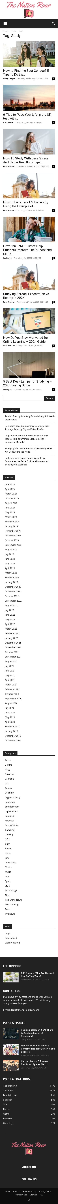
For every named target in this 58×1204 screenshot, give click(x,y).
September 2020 (13, 698)
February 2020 (12, 726)
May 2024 (10, 512)
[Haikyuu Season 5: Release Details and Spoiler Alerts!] (11, 1065)
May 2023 (10, 563)
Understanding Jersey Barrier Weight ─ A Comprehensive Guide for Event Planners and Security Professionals (27, 461)
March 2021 (11, 684)
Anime (8, 760)
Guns (7, 843)
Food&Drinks (11, 825)
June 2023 (10, 558)
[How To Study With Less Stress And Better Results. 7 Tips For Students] (29, 141)
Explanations (11, 811)
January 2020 (11, 731)
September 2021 (13, 656)
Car (6, 783)
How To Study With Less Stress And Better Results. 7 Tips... (26, 160)
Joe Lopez (7, 258)
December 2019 (13, 735)
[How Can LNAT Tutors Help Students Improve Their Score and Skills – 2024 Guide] (29, 229)
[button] (5, 23)
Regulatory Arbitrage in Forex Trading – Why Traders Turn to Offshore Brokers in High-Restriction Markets (26, 438)
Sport (7, 881)
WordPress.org (12, 942)
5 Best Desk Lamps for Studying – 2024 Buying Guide (27, 383)
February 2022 (12, 633)
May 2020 (10, 717)
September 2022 (13, 600)
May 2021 (10, 675)
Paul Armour (9, 166)
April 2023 (10, 568)
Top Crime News (13, 899)
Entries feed (11, 937)
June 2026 (10, 484)
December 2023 (13, 530)
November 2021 (13, 647)
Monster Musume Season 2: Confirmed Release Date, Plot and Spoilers (38, 1048)
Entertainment (12, 806)
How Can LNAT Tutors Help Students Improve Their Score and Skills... (27, 250)
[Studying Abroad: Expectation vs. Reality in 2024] (29, 277)
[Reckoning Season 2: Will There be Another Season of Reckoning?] (11, 1033)
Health (8, 848)
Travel (8, 909)
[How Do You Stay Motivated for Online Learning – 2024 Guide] (29, 321)
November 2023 (13, 535)
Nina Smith (8, 122)
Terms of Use (21, 1194)
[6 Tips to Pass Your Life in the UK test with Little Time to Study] (29, 98)
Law (7, 857)
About (7, 1191)
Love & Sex (10, 862)
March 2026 (11, 493)
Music (8, 871)
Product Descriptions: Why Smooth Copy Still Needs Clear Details (30, 418)
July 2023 (9, 554)
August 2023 (11, 549)
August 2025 (11, 502)
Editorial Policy (29, 1191)
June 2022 (10, 614)
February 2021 (12, 689)
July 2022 (9, 610)
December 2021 (13, 642)
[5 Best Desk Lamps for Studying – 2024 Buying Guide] (29, 365)
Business (9, 774)
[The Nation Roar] (29, 9)
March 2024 (11, 516)
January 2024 (11, 526)
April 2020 (10, 721)
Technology (11, 890)
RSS (41, 1194)
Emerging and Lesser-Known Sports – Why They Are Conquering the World (28, 450)
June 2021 (10, 670)
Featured (9, 815)
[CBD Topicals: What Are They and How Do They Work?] (11, 977)
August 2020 (11, 703)
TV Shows (10, 913)
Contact (16, 1191)
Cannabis (9, 778)
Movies (8, 867)
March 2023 (11, 572)
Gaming (9, 834)
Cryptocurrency (12, 797)
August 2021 (11, 661)
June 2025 (10, 507)
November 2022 (13, 591)
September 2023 (13, 544)
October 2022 (12, 596)
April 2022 (10, 624)
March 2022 (11, 628)
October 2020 (12, 693)
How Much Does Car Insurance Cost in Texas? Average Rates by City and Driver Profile (27, 428)
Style (7, 885)
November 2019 (13, 740)
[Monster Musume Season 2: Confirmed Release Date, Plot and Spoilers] (11, 1049)
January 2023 (11, 582)
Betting (8, 764)
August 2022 (11, 605)
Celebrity (9, 792)
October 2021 (12, 652)
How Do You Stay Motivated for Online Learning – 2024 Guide (25, 339)
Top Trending (11, 904)
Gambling (9, 829)
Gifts (7, 839)
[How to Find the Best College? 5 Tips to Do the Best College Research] (29, 54)
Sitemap (33, 1194)
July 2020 (9, 707)
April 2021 (10, 679)
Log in (8, 933)
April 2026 (10, 488)
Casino (8, 788)
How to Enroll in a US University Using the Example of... (25, 204)
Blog (7, 769)
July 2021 (9, 665)
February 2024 (12, 521)
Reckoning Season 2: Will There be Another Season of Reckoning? (37, 1033)
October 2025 (12, 498)
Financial (9, 820)
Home (6, 31)
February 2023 (12, 577)
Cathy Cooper (9, 78)
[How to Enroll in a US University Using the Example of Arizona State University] (29, 185)
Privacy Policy (45, 1191)
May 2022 (10, 619)
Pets (7, 876)
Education (10, 801)
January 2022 (11, 638)
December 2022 (13, 586)
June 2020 (10, 712)
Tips (7, 895)
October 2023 (12, 540)
